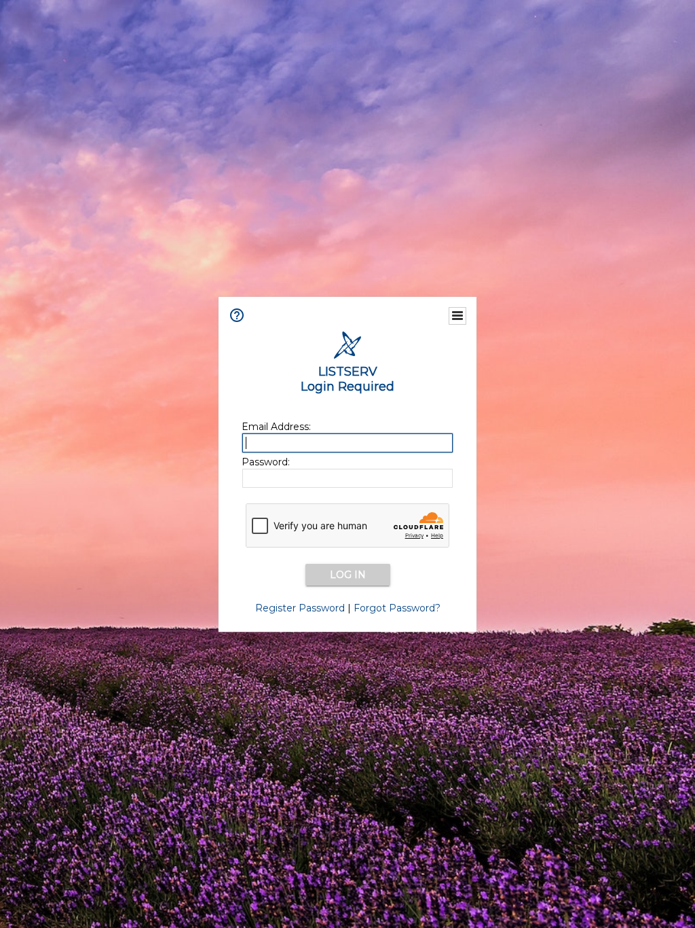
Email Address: (276, 427)
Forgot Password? (397, 608)
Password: (266, 462)
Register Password (300, 608)
